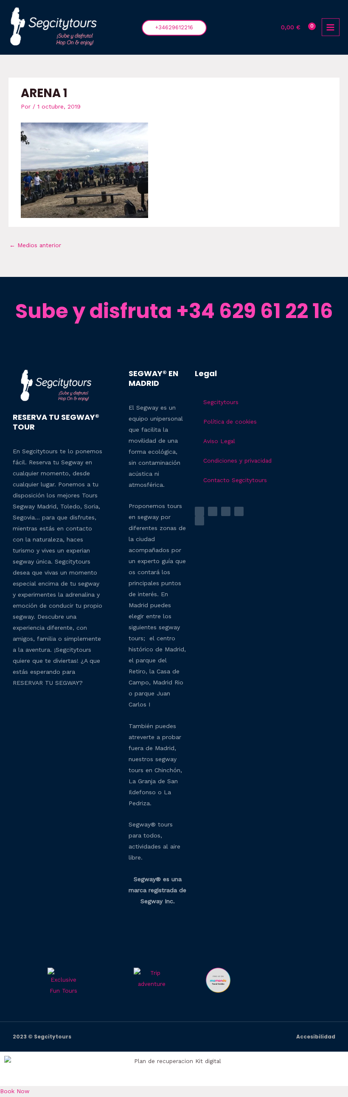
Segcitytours (221, 402)
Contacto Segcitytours (235, 480)
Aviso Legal (219, 441)
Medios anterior (35, 245)
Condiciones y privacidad (237, 460)
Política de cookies (230, 421)
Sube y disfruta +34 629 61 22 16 (174, 311)
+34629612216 (174, 27)
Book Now (14, 1091)
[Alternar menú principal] (331, 27)
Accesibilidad (315, 1036)
